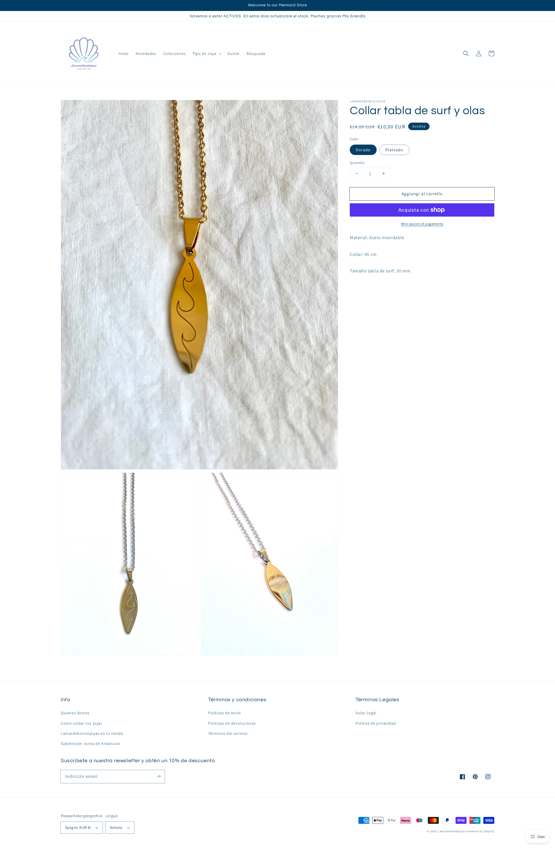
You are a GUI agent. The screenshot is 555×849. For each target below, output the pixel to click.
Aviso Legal (366, 712)
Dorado (363, 149)
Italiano (116, 827)
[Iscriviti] (158, 776)
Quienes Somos (75, 712)
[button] (466, 53)
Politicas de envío (224, 712)
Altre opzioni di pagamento (422, 224)
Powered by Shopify (480, 831)
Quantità (357, 162)
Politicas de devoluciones (232, 723)
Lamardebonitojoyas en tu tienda (92, 733)
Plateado (394, 149)
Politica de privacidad (376, 723)
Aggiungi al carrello (422, 193)
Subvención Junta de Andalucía (90, 743)
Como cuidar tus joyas (81, 723)
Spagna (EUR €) (78, 827)
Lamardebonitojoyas (452, 831)
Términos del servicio (228, 733)
